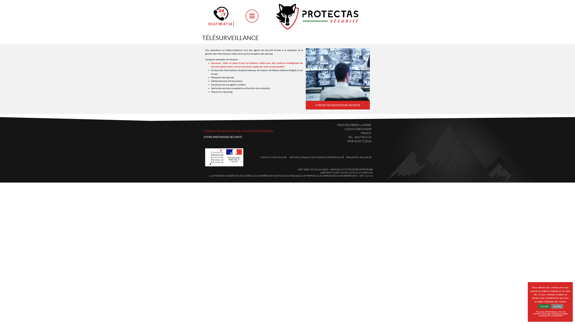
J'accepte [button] (544, 306)
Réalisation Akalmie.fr (358, 157)
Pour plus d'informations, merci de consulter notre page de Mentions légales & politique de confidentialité (551, 314)
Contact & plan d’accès (273, 157)
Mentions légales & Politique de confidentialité (316, 157)
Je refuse (557, 306)
